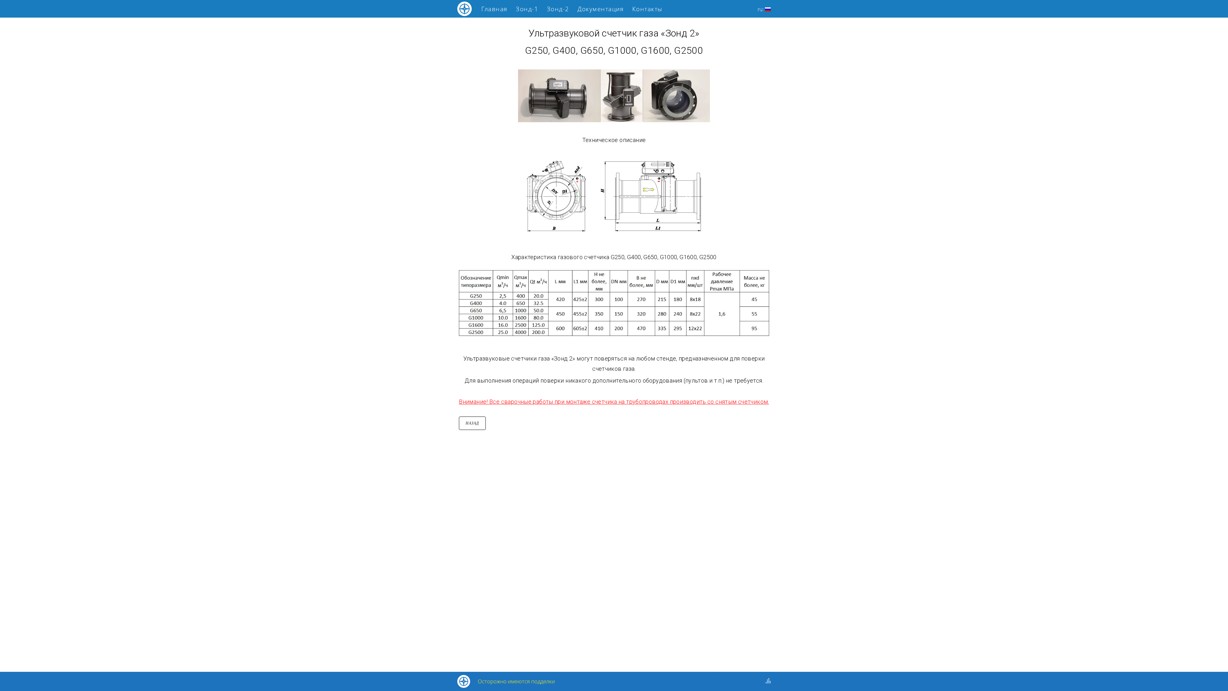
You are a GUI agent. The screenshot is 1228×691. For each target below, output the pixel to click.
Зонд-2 (558, 9)
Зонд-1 (527, 9)
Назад (472, 423)
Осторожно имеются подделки (516, 681)
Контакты (647, 9)
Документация (601, 9)
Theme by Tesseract (738, 681)
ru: (761, 9)
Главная (494, 9)
